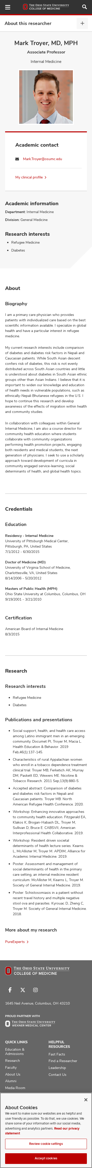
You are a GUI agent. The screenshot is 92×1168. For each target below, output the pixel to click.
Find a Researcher (63, 1061)
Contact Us (57, 1074)
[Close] (85, 1099)
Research (12, 1060)
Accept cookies (46, 1158)
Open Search (84, 6)
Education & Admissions (14, 1051)
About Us (12, 1074)
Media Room (15, 1088)
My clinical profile (29, 177)
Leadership (57, 1067)
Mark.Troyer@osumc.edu (42, 159)
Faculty (11, 1067)
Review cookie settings (46, 1144)
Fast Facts (57, 1054)
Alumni (10, 1081)
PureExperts (15, 941)
